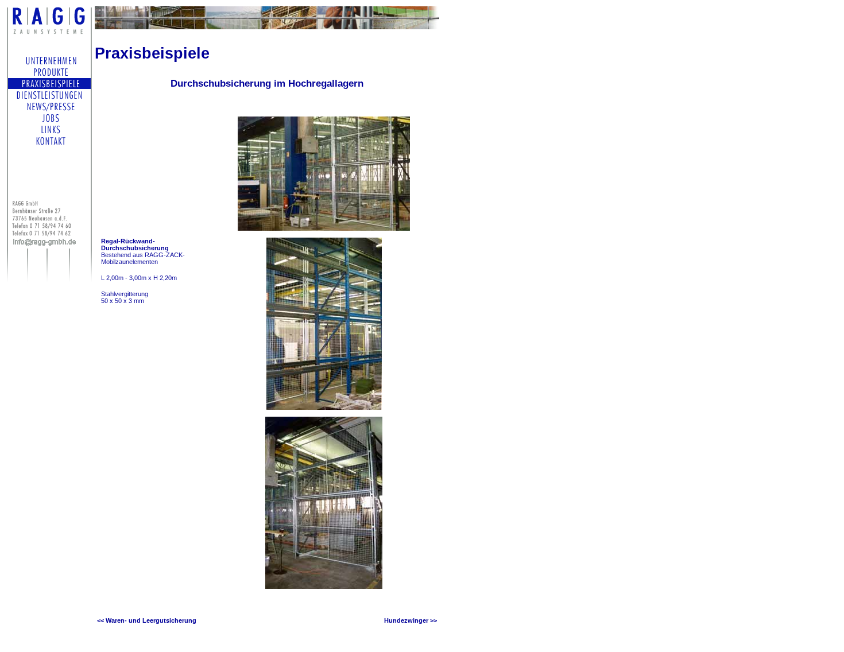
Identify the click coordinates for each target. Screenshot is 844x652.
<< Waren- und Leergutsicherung (146, 620)
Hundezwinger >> (410, 620)
